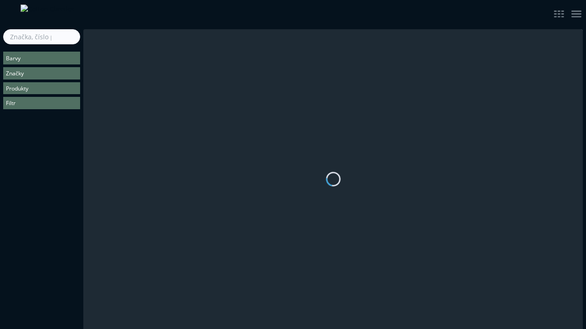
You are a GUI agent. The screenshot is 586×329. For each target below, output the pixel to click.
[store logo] (117, 15)
